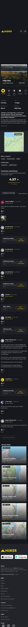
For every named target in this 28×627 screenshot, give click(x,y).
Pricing (2, 593)
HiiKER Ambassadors (6, 605)
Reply (2, 213)
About (2, 580)
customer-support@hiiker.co (8, 608)
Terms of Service (5, 619)
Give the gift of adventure (7, 599)
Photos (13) (21, 82)
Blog (2, 586)
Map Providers (4, 588)
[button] (4, 126)
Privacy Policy (4, 617)
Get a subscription (5, 596)
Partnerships (4, 591)
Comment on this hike (8, 193)
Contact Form (4, 610)
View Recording (21, 240)
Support (3, 583)
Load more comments (8, 437)
